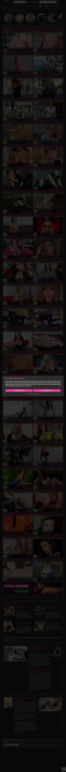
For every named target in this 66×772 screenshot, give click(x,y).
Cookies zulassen (19, 390)
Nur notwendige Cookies (47, 390)
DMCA (37, 393)
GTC (31, 393)
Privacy (34, 393)
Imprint (29, 393)
